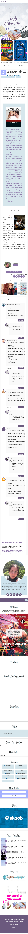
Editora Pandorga (10, 93)
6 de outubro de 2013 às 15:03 (16, 480)
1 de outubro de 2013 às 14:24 (16, 306)
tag (8, 778)
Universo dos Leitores (13, 304)
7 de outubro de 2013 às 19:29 (15, 413)
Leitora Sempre (10, 479)
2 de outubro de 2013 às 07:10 (16, 342)
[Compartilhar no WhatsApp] (24, 276)
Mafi (7, 391)
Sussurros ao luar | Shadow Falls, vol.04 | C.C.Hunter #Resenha (8, 64)
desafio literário (8, 770)
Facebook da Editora (18, 209)
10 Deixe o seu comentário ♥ (14, 271)
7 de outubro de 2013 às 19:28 (15, 374)
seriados (8, 776)
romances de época (21, 773)
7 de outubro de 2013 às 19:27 (15, 327)
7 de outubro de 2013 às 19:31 (15, 461)
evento (21, 770)
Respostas (9, 321)
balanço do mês (21, 768)
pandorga (18, 77)
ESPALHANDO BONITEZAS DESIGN (19, 926)
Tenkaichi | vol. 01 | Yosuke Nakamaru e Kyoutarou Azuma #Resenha (14, 633)
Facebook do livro (9, 210)
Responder (21, 320)
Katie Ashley (17, 75)
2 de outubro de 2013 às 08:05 (16, 392)
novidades (12, 77)
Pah (11, 324)
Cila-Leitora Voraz (12, 340)
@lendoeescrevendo (7, 733)
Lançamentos (5, 77)
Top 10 (8, 768)
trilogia (8, 781)
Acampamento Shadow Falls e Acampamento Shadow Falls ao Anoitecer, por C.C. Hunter (15, 852)
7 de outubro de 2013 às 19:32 (15, 505)
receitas (8, 773)
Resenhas (21, 765)
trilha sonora (21, 778)
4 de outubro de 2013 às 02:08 (16, 430)
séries (21, 776)
